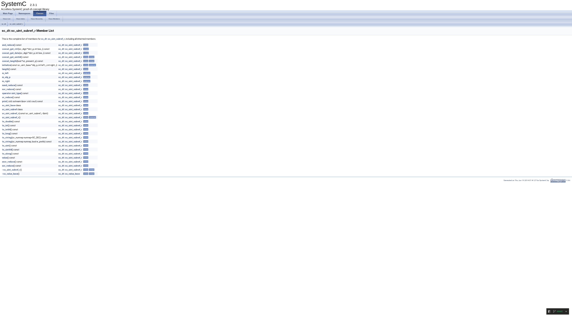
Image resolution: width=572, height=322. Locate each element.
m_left (5, 73)
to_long (6, 133)
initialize (6, 65)
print (4, 101)
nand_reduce (8, 85)
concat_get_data (10, 53)
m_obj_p (6, 77)
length (5, 69)
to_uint (5, 145)
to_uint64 (7, 149)
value (4, 158)
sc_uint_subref (9, 109)
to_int (5, 125)
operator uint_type (11, 93)
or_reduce (7, 97)
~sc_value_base (10, 174)
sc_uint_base (8, 105)
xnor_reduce (8, 162)
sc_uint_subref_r (16, 24)
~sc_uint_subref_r (11, 170)
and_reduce (8, 45)
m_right (6, 81)
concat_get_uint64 (11, 57)
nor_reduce (8, 89)
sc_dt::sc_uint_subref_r (53, 39)
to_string (6, 137)
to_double (7, 121)
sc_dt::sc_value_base (69, 174)
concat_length (9, 61)
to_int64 (6, 129)
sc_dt (4, 24)
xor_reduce (7, 166)
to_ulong (6, 154)
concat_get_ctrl (10, 49)
